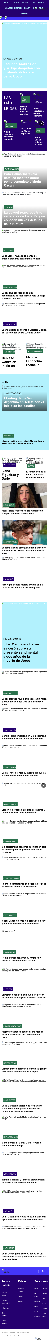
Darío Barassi (9, 1100)
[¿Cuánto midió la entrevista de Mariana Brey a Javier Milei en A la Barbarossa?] (24, 426)
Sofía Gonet (8, 1248)
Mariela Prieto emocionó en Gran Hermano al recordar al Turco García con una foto (24, 737)
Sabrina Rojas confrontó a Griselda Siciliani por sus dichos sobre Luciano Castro (24, 331)
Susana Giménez (10, 841)
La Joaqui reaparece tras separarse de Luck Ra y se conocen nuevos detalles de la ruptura (24, 218)
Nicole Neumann (9, 125)
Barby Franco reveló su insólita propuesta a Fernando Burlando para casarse (24, 774)
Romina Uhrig (9, 952)
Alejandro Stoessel (12, 1026)
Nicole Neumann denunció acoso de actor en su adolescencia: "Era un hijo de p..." (11, 140)
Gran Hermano (38, 102)
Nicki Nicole (8, 505)
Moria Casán (38, 130)
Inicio (6, 2)
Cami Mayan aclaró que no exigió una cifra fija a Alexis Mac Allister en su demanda (24, 1218)
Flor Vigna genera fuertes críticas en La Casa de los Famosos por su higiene (22, 586)
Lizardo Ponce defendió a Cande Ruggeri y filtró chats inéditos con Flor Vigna (24, 1070)
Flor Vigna (8, 579)
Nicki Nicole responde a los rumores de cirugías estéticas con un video (22, 512)
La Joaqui (9, 207)
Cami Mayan (8, 1211)
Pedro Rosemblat (11, 878)
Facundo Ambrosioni (12, 59)
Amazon (37, 1316)
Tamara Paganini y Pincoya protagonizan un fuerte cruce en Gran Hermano (23, 1181)
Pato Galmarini (12, 169)
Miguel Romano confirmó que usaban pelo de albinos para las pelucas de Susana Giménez (24, 849)
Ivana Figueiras (9, 465)
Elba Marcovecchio (12, 639)
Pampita (25, 122)
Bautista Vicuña (10, 542)
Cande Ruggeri (10, 287)
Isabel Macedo (9, 915)
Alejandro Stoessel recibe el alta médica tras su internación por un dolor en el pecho (23, 1034)
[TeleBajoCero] (12, 1271)
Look (33, 2)
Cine (44, 1303)
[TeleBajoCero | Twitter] (6, 17)
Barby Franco (9, 767)
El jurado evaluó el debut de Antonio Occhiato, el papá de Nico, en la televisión (36, 477)
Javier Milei (8, 435)
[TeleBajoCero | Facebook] (1, 17)
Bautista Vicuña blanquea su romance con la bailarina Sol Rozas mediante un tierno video (24, 550)
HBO (44, 1298)
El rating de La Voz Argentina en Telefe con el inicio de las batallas (24, 402)
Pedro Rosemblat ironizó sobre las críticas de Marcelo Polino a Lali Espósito (24, 885)
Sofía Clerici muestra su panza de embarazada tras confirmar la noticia (21, 257)
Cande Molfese (10, 693)
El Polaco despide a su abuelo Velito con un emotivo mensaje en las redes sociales (24, 996)
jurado (31, 466)
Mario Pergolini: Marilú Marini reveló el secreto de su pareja (21, 1144)
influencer (8, 250)
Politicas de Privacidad (23, 1332)
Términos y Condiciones (8, 1332)
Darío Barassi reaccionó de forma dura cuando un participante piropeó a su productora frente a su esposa (22, 1108)
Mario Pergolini (10, 1137)
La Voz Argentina (13, 393)
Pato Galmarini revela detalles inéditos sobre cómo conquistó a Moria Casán (22, 179)
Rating (40, 2)
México (20, 1336)
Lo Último (15, 2)
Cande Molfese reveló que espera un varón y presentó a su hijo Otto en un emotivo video (24, 701)
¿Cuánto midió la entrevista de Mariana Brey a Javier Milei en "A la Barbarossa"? (23, 442)
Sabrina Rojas (9, 324)
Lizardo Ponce (9, 1063)
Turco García (9, 730)
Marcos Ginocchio (35, 351)
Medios (25, 2)
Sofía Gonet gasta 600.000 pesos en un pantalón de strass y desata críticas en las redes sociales (24, 1256)
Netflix (45, 1288)
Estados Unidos (11, 1336)
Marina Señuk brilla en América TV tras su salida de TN (25, 114)
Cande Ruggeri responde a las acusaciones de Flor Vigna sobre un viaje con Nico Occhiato (23, 295)
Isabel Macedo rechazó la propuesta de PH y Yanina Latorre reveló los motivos (24, 922)
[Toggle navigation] (3, 11)
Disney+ (45, 1293)
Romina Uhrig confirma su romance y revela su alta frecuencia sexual (21, 959)
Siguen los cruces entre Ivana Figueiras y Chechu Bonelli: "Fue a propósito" (23, 811)
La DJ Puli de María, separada (26, 131)
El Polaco (7, 989)
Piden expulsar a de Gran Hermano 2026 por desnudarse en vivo (39, 116)
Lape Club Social (24, 100)
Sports (45, 1308)
